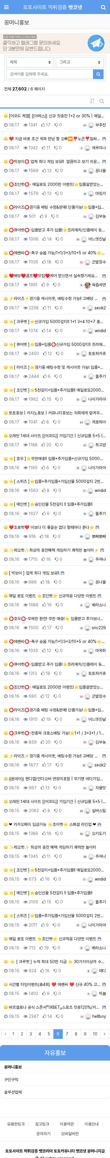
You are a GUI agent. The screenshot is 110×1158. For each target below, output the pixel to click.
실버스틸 (98, 810)
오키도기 (98, 833)
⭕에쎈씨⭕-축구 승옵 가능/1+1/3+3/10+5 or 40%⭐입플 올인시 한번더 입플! (57, 253)
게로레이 (98, 422)
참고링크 (42, 1124)
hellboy (98, 1016)
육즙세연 (98, 284)
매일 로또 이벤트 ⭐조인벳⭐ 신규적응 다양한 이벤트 (52, 595)
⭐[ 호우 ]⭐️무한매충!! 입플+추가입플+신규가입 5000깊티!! (57, 458)
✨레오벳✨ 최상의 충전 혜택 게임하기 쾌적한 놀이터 (52, 847)
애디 (102, 970)
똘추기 (100, 376)
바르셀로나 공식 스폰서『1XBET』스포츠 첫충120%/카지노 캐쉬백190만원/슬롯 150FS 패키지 (54, 1007)
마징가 (100, 193)
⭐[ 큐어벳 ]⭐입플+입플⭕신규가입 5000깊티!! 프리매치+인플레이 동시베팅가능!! (57, 344)
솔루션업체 (13, 1092)
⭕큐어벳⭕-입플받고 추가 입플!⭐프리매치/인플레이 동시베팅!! (57, 230)
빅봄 (102, 993)
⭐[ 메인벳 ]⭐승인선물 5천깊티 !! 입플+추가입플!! (50, 504)
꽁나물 (100, 170)
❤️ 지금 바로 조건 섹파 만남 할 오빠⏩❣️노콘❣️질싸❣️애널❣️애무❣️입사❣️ (54, 138)
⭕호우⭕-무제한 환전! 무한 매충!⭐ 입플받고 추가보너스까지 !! (57, 618)
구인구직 (11, 1079)
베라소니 (98, 605)
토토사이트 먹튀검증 (52, 7)
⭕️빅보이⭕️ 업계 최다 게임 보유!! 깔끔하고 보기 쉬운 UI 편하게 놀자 (54, 161)
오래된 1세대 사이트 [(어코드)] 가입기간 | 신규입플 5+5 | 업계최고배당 (57, 435)
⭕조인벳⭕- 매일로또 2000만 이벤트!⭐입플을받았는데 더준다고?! (57, 184)
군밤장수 (98, 262)
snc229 (98, 627)
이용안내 (91, 1124)
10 (95, 1034)
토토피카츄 (96, 353)
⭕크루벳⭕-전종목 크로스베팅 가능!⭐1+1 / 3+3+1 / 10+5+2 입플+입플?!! (57, 733)
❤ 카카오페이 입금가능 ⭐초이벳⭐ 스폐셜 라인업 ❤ (52, 824)
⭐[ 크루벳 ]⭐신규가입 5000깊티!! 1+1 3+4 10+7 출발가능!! (57, 321)
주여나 (100, 559)
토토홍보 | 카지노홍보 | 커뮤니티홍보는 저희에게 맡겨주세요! (57, 413)
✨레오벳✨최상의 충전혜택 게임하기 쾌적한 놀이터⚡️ (53, 550)
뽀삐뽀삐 (98, 536)
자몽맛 (100, 787)
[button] (8, 44)
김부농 (100, 216)
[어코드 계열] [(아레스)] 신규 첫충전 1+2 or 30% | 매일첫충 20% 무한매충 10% (57, 116)
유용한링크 (16, 1124)
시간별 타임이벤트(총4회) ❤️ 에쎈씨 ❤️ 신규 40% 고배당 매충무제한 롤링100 (54, 984)
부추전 (100, 125)
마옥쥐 (100, 650)
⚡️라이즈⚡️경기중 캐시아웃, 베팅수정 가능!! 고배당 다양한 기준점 (54, 298)
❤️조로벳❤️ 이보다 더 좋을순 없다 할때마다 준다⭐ (51, 527)
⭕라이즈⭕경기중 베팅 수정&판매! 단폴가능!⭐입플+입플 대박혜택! (57, 207)
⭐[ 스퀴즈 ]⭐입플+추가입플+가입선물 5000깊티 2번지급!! (57, 481)
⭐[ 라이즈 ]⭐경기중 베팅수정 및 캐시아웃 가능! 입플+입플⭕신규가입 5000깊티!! (57, 367)
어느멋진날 (96, 239)
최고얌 (100, 444)
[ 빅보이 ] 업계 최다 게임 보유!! (33, 573)
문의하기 (43, 1133)
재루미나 (98, 147)
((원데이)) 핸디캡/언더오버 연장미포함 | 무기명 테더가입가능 (57, 778)
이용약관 (67, 1124)
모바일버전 (70, 1133)
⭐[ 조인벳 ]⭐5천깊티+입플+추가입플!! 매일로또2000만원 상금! (57, 390)
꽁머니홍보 (13, 1067)
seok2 (99, 308)
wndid (100, 330)
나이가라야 (96, 399)
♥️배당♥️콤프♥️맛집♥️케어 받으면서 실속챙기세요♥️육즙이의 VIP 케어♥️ (54, 275)
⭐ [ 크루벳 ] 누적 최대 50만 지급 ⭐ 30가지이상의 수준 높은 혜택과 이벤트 (57, 961)
